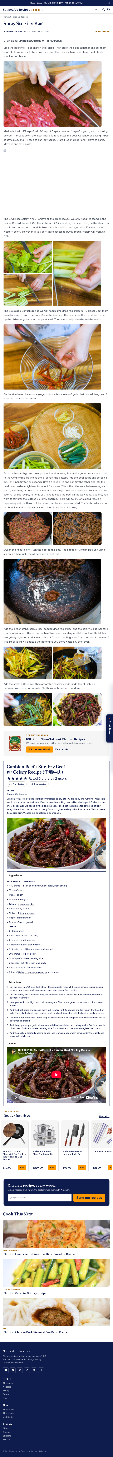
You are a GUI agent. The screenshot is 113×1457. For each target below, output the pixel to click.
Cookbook (8, 1417)
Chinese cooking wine (32, 958)
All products (8, 1413)
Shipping (7, 1436)
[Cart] (108, 9)
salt (20, 890)
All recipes (8, 1383)
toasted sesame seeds (30, 967)
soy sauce (23, 908)
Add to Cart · (39, 749)
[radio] (9, 778)
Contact (6, 1432)
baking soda (24, 899)
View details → (63, 749)
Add (22, 1168)
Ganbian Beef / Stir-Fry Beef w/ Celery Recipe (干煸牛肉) (36, 769)
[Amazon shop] (41, 1370)
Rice (5, 1398)
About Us (7, 1428)
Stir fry (6, 1390)
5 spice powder (26, 904)
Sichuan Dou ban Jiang (27, 935)
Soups (6, 1394)
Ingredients (16, 875)
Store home (8, 1409)
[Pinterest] (20, 1370)
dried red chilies (22, 949)
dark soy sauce (27, 913)
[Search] (103, 9)
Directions (15, 982)
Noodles (7, 1387)
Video (12, 1043)
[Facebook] (13, 1370)
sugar (20, 894)
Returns (6, 1439)
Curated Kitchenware (39, 1451)
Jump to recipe (102, 31)
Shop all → (104, 1116)
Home (6, 17)
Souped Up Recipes (19, 17)
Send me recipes (89, 1198)
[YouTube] (6, 1370)
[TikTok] (27, 1370)
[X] (34, 1370)
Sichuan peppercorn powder (32, 972)
